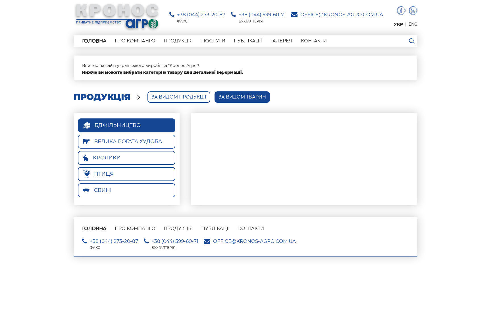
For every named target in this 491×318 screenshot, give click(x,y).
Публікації (248, 41)
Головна (94, 41)
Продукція (178, 41)
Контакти (314, 41)
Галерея (281, 41)
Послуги (213, 41)
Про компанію (135, 41)
